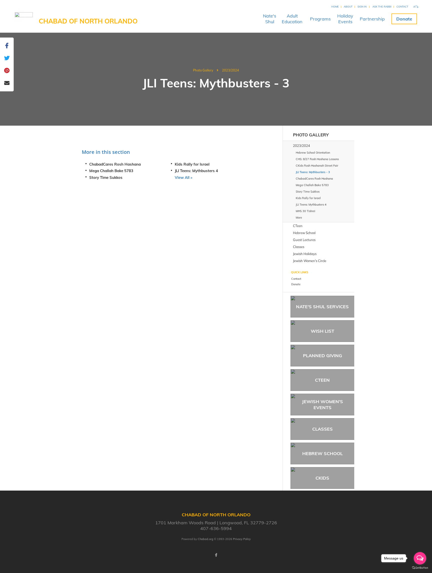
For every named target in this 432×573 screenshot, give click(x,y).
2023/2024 (230, 70)
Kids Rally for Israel (192, 164)
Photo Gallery (203, 70)
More (299, 217)
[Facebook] (216, 555)
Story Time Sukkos (105, 177)
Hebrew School (322, 453)
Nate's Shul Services (322, 306)
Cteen (322, 380)
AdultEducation (292, 18)
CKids (322, 478)
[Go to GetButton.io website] (420, 568)
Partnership (372, 19)
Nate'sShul (269, 18)
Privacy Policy (242, 539)
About (348, 6)
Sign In (362, 6)
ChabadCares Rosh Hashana (115, 164)
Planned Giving (322, 355)
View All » (183, 177)
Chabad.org (205, 539)
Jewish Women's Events (322, 404)
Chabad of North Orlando (88, 21)
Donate (404, 19)
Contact (402, 6)
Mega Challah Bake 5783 (111, 170)
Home (335, 6)
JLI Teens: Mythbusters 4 (196, 170)
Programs (320, 19)
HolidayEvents (345, 18)
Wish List (322, 331)
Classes (322, 429)
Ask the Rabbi (382, 6)
